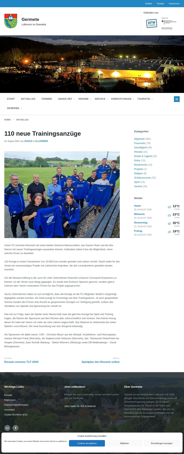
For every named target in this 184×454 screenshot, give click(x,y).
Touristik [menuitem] (143, 99)
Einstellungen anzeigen (161, 443)
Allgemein (41, 141)
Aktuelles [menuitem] (28, 99)
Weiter (116, 358)
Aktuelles (22, 120)
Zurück (8, 358)
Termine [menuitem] (46, 99)
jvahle (28, 141)
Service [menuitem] (100, 99)
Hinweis (138, 151)
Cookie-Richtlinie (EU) (15, 414)
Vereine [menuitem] (83, 99)
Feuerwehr (139, 143)
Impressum (10, 400)
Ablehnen (124, 443)
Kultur (137, 160)
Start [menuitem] (11, 99)
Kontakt (8, 395)
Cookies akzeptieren (87, 443)
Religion (138, 173)
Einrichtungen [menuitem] (121, 99)
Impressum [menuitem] (174, 3)
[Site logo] (10, 27)
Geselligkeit (140, 147)
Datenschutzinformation (16, 405)
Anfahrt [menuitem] (148, 3)
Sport (137, 182)
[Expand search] (177, 99)
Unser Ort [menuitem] (65, 99)
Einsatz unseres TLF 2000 (21, 361)
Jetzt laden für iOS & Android (79, 406)
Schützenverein (142, 177)
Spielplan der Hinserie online (101, 361)
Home (7, 120)
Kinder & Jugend (143, 156)
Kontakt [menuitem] (160, 3)
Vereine (138, 186)
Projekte (138, 169)
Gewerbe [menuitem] (13, 108)
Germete (30, 19)
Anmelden (9, 410)
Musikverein (140, 164)
